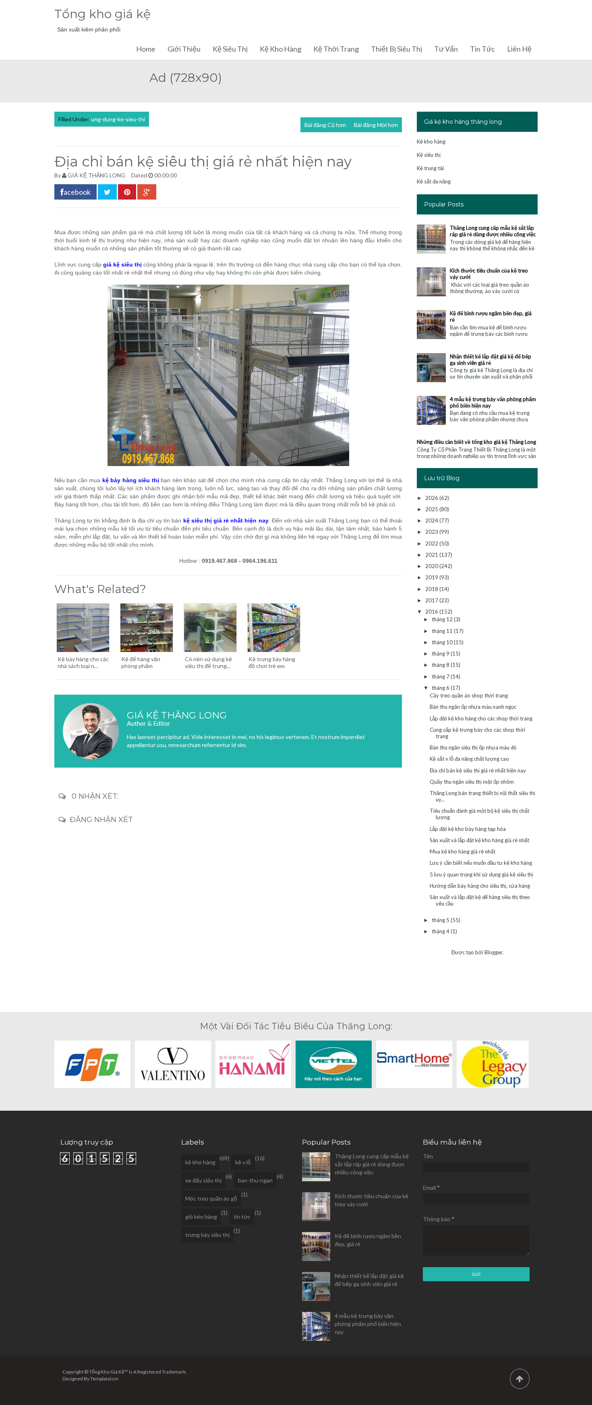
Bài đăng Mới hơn (376, 124)
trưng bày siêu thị (207, 1234)
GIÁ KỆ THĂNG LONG (96, 175)
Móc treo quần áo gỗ (211, 1198)
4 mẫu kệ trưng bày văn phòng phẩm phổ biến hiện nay (368, 1323)
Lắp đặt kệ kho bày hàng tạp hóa (468, 829)
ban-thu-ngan (255, 1180)
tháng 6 (441, 688)
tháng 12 (443, 619)
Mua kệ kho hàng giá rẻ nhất (462, 851)
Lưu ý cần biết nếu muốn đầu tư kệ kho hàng (481, 863)
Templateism (104, 1379)
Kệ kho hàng (280, 48)
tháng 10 (443, 642)
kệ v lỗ (243, 1162)
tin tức (242, 1216)
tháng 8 (441, 665)
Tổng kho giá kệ (102, 13)
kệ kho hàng (200, 1162)
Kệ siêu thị (230, 48)
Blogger (493, 952)
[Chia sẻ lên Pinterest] (127, 192)
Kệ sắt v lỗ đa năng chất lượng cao (469, 759)
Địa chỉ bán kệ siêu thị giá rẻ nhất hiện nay (478, 770)
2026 (432, 498)
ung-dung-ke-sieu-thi (118, 119)
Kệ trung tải (430, 168)
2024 (432, 520)
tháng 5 (441, 920)
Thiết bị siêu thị (396, 48)
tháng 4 (441, 931)
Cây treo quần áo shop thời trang (469, 695)
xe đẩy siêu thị (203, 1180)
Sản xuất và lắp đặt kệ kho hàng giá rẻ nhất (479, 840)
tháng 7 (441, 676)
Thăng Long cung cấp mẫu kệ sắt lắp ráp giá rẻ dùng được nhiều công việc (493, 231)
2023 (432, 532)
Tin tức (482, 48)
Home (145, 48)
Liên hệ (519, 48)
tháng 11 (443, 631)
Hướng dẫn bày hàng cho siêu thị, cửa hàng (480, 886)
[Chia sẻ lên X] (107, 192)
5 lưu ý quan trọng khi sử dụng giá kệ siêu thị (481, 874)
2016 (432, 611)
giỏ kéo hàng (201, 1216)
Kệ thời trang (336, 48)
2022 (432, 543)
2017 (432, 600)
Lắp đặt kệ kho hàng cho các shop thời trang (481, 718)
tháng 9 (441, 653)
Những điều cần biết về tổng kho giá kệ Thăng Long (476, 442)
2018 (432, 589)
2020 (432, 566)
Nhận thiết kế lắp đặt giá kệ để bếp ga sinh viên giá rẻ (490, 359)
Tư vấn (446, 48)
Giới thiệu (184, 48)
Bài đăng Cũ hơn (325, 124)
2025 (432, 509)
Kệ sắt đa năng (434, 181)
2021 (432, 555)
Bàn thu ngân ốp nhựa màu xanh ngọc (473, 707)
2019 (432, 577)
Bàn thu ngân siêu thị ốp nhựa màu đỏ (473, 747)
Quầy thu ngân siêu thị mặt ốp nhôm (472, 781)
